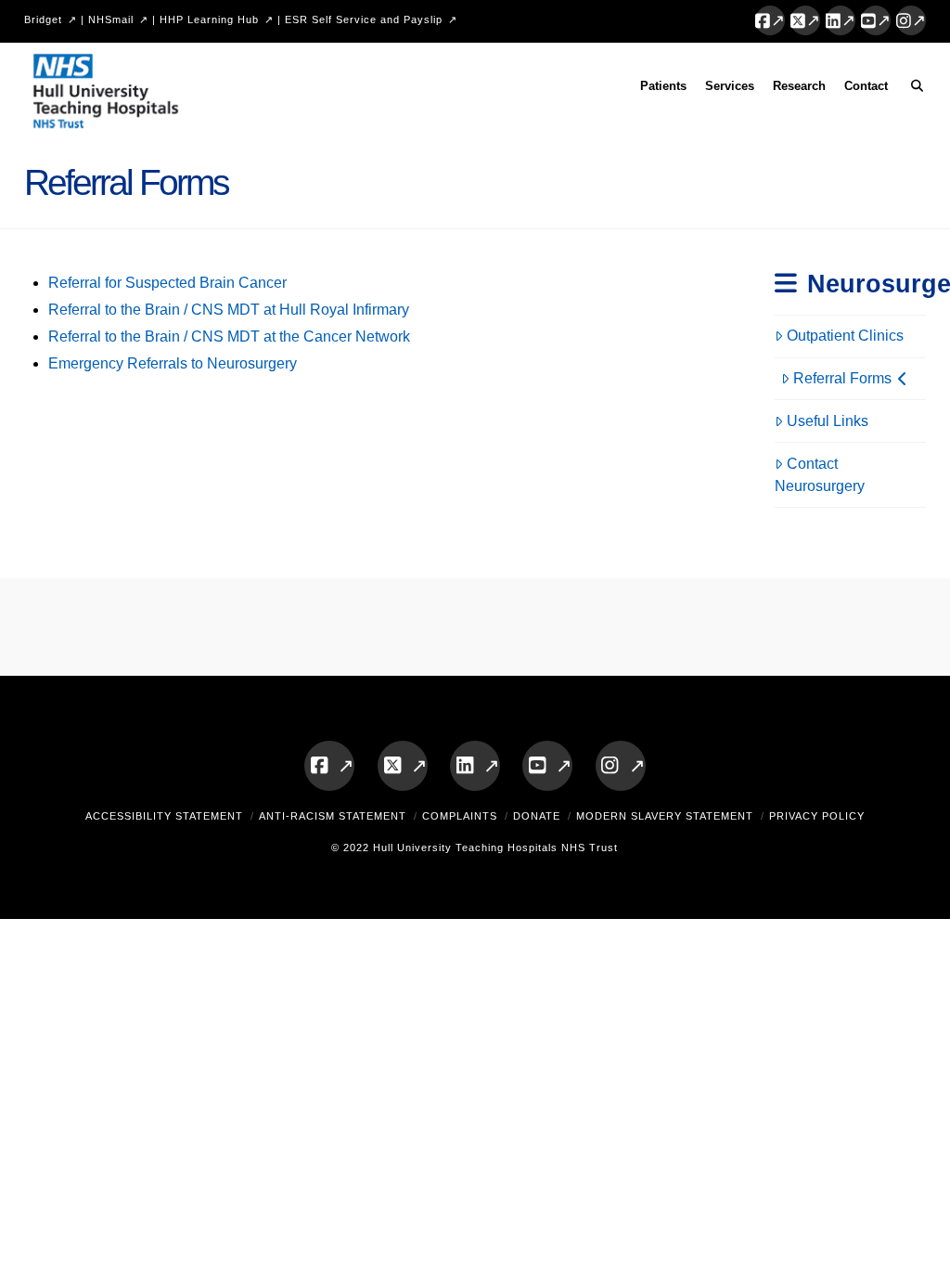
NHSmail (111, 19)
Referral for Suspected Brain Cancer (167, 283)
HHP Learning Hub (209, 19)
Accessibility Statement (164, 816)
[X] (805, 20)
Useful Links (827, 421)
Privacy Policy (817, 816)
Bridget (43, 19)
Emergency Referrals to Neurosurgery (172, 363)
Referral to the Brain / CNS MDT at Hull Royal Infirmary (228, 309)
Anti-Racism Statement (332, 816)
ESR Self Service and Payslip (364, 19)
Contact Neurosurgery (820, 475)
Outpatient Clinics (845, 335)
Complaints (459, 816)
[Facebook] (770, 20)
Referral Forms (842, 378)
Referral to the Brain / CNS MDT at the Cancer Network (229, 336)
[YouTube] (876, 20)
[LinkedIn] (840, 20)
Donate (536, 816)
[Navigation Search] (911, 89)
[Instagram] (911, 20)
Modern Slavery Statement (664, 816)
